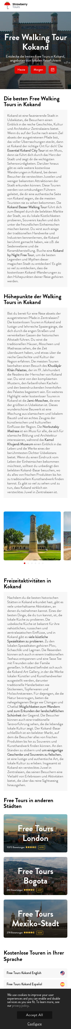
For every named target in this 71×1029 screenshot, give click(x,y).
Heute (21, 70)
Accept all (34, 1015)
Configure (34, 1024)
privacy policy (20, 1005)
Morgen (38, 70)
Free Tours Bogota (35, 876)
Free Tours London (35, 833)
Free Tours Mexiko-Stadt (35, 918)
